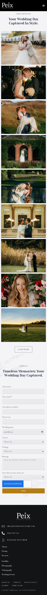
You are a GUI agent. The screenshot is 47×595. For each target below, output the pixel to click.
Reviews (5, 555)
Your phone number (10, 407)
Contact (17, 582)
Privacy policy (30, 582)
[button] (43, 5)
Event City (6, 417)
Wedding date (7, 427)
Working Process (8, 574)
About (4, 546)
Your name (6, 386)
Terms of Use (17, 585)
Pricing (4, 551)
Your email (6, 396)
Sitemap (5, 585)
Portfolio (5, 561)
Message (5, 456)
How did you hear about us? (13, 473)
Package (5, 447)
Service (5, 437)
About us (6, 582)
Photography (7, 565)
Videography (7, 570)
